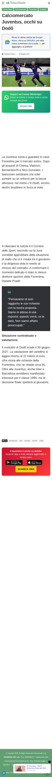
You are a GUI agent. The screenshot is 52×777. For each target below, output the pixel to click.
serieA (41, 440)
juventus (34, 440)
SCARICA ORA (26, 469)
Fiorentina (33, 9)
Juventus (43, 9)
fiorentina (27, 440)
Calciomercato (20, 9)
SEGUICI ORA (26, 106)
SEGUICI (31, 40)
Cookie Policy (9, 772)
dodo (20, 440)
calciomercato (13, 440)
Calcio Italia (7, 9)
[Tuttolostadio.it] (15, 3)
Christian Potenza (9, 54)
